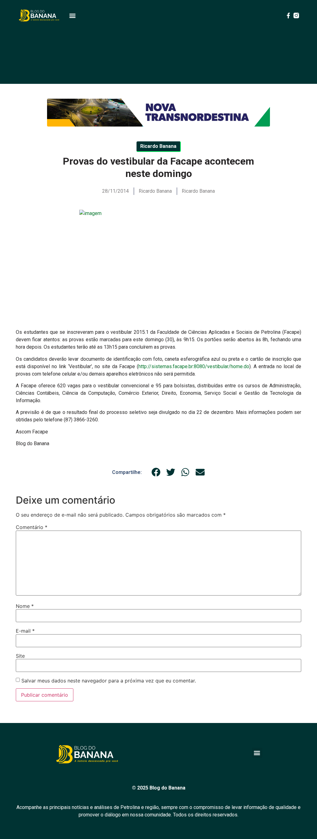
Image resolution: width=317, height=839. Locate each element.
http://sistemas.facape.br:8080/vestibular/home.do (193, 366)
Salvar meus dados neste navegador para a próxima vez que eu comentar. (108, 680)
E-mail (25, 630)
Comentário (31, 527)
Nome (25, 606)
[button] (72, 16)
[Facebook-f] (288, 15)
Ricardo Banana (198, 191)
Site (20, 655)
